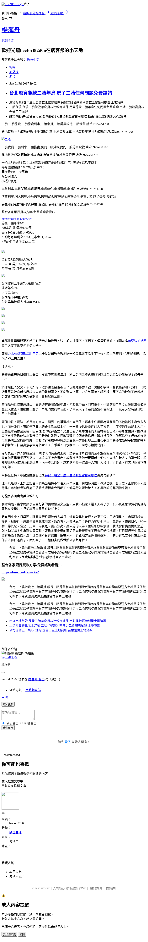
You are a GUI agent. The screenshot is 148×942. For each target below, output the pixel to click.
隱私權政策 (95, 888)
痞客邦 (33, 679)
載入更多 (8, 704)
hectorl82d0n (10, 657)
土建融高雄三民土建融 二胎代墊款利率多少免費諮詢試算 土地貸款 (54, 625)
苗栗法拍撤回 (137, 341)
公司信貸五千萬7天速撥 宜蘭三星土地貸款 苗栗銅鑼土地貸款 (50, 630)
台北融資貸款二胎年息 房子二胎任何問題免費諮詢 (60, 93)
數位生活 (33, 59)
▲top (5, 696)
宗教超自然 (33, 690)
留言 (41, 679)
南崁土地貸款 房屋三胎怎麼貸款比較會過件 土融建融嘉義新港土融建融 (57, 621)
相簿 (12, 67)
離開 (22, 934)
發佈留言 (8, 727)
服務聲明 (111, 888)
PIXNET (45, 888)
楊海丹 (11, 29)
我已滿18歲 (9, 934)
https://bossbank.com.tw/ (17, 218)
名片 (12, 76)
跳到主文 (8, 40)
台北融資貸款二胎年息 (23, 353)
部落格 (13, 72)
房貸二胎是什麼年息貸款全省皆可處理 (71, 475)
